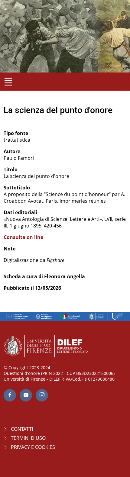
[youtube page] (26, 395)
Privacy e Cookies (33, 447)
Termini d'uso (28, 438)
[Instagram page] (42, 395)
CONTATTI (22, 429)
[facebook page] (10, 395)
